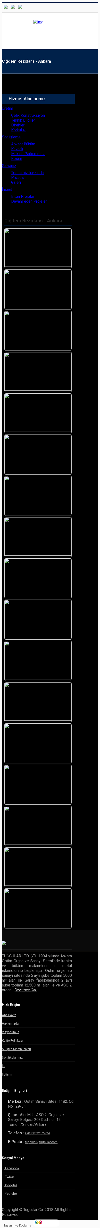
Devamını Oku (26, 990)
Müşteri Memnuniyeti (16, 1049)
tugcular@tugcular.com (41, 1142)
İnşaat (7, 189)
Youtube (10, 1193)
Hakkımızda (10, 1023)
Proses (17, 177)
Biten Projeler (22, 196)
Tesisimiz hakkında (27, 172)
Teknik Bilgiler (23, 120)
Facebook (11, 1168)
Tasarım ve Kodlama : (18, 1225)
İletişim (7, 1074)
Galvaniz (9, 165)
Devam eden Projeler (29, 201)
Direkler (18, 125)
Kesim (16, 158)
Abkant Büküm (23, 144)
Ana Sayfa (9, 1015)
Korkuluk (18, 130)
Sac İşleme (11, 137)
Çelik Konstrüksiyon (28, 115)
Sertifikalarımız (12, 1057)
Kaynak (17, 149)
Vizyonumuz (10, 1032)
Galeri (16, 182)
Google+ (10, 1185)
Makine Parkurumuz (28, 153)
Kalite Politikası (12, 1040)
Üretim (7, 108)
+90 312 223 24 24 (37, 1133)
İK (3, 1066)
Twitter (9, 1176)
